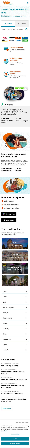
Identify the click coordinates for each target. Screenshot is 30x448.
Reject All (15, 439)
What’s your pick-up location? (12, 29)
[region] (15, 433)
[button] (27, 3)
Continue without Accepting (22, 422)
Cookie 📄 (4, 431)
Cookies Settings (15, 434)
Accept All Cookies (15, 443)
